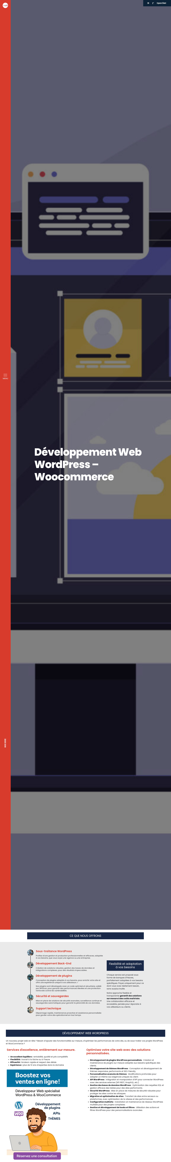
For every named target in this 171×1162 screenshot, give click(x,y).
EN (148, 3)
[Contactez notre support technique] (153, 3)
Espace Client (161, 3)
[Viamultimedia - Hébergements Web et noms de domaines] (5, 5)
